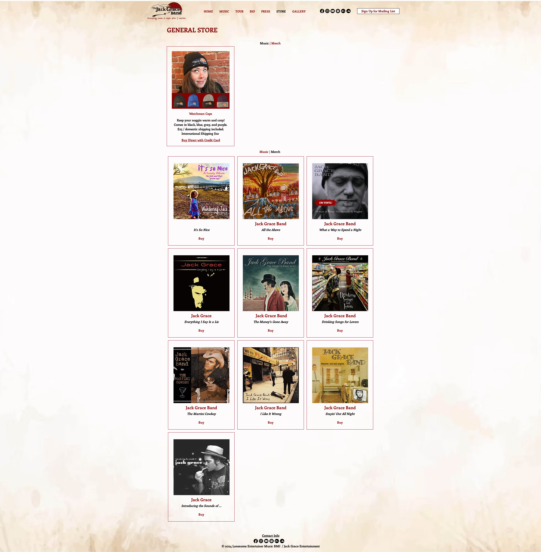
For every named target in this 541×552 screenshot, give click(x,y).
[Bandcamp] (343, 11)
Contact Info (270, 535)
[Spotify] (338, 11)
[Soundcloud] (348, 11)
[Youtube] (333, 11)
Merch (276, 43)
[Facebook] (322, 11)
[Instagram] (327, 11)
